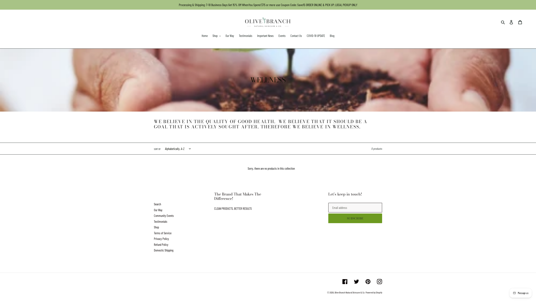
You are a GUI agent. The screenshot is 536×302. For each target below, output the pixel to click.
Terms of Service (162, 233)
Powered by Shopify (374, 292)
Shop (156, 227)
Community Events (164, 215)
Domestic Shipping (163, 250)
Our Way (158, 210)
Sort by (157, 148)
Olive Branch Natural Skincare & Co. (350, 292)
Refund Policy (161, 244)
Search (157, 204)
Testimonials (160, 221)
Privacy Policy (161, 239)
